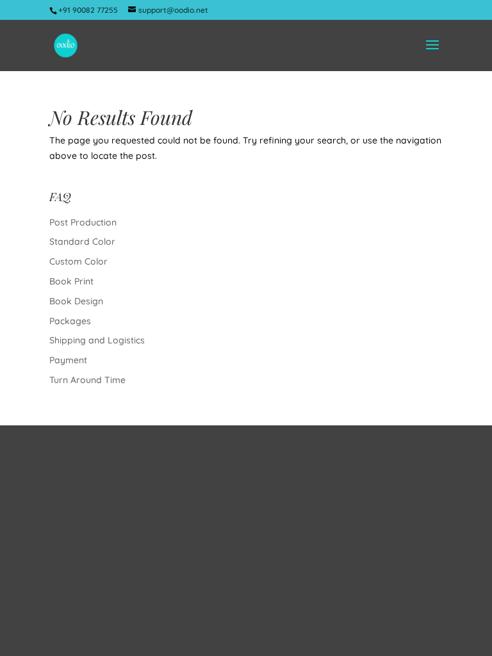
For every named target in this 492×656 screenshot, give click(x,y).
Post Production (83, 222)
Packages (70, 321)
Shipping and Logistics (97, 340)
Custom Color (78, 261)
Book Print (71, 281)
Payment (68, 360)
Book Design (76, 301)
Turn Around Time (87, 380)
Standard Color (82, 241)
